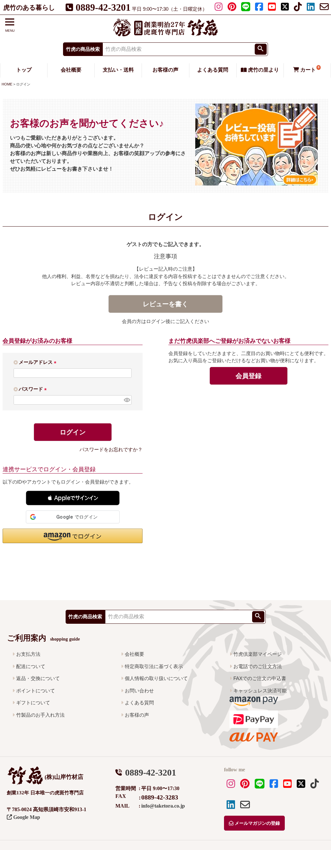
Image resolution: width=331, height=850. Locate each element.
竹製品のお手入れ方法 (40, 715)
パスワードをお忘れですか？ (111, 449)
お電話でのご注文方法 (257, 666)
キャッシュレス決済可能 (260, 690)
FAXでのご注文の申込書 (259, 678)
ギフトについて (33, 702)
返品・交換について (38, 678)
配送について (30, 666)
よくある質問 (212, 70)
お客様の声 (165, 70)
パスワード (34, 389)
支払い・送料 (118, 70)
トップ (24, 70)
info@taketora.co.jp (163, 806)
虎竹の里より (263, 70)
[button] (73, 498)
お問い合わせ (139, 690)
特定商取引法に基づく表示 (154, 666)
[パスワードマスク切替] (126, 400)
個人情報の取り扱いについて (156, 678)
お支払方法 (28, 654)
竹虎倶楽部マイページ (257, 654)
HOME (7, 84)
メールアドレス (39, 362)
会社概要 (71, 70)
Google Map (26, 817)
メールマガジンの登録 (256, 823)
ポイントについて (35, 690)
